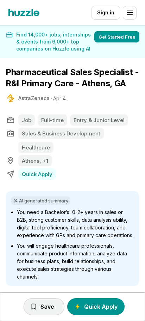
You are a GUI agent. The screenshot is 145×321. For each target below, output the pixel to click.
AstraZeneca (34, 98)
